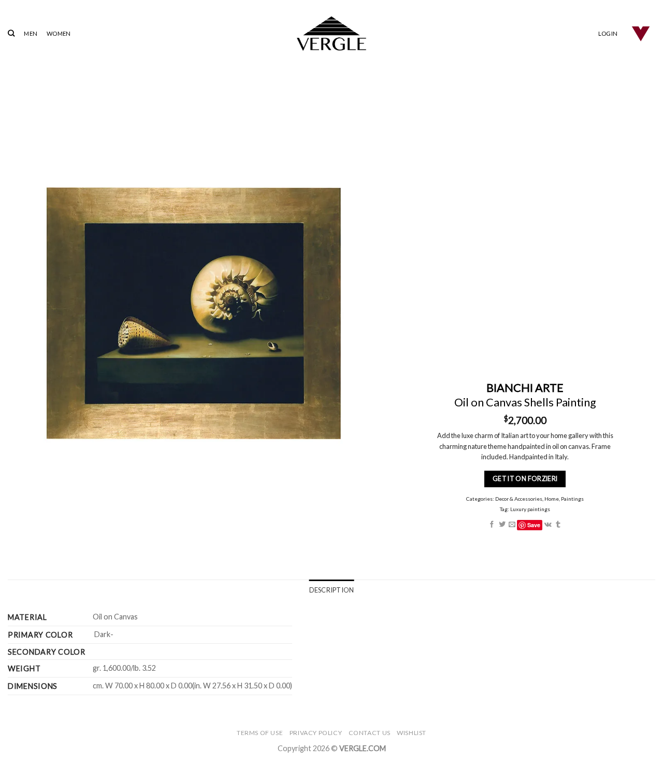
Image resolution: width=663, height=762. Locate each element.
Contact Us (370, 733)
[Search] (11, 33)
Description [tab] (331, 590)
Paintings (572, 499)
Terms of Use (260, 733)
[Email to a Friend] (512, 525)
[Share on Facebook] (491, 525)
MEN (30, 33)
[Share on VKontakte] (547, 525)
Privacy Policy (316, 733)
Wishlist (411, 733)
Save (533, 525)
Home (551, 499)
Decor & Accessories (518, 499)
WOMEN (58, 33)
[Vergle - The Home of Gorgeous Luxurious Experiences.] (332, 33)
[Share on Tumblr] (558, 525)
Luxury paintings (530, 509)
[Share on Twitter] (501, 525)
